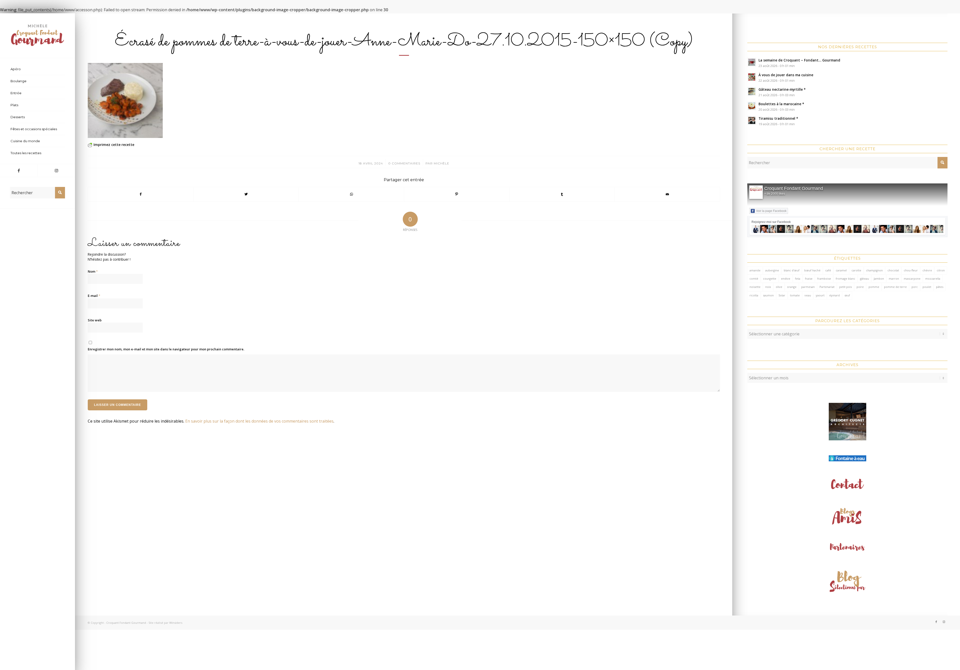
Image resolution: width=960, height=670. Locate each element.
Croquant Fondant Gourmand (793, 188)
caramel (841, 270)
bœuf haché (812, 270)
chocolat (893, 270)
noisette (755, 287)
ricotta (754, 295)
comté (754, 278)
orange (791, 287)
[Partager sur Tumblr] (562, 194)
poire (860, 287)
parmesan (808, 287)
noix (768, 287)
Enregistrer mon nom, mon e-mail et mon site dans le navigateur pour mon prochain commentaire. (166, 349)
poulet (926, 287)
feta (797, 278)
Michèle (441, 163)
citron (941, 270)
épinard (834, 295)
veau (807, 295)
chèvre (927, 270)
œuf (847, 295)
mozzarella (932, 278)
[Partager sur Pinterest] (456, 194)
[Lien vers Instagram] (56, 170)
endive (785, 278)
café (828, 270)
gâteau (864, 278)
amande (755, 270)
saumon (768, 295)
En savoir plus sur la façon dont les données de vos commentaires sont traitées (259, 421)
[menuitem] (37, 69)
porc (915, 287)
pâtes (939, 287)
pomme (873, 287)
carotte (856, 270)
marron (894, 278)
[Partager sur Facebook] (140, 194)
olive (779, 287)
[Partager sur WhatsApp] (351, 194)
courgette (769, 278)
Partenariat (827, 287)
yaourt (820, 295)
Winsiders (175, 623)
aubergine (772, 270)
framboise (824, 278)
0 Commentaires (404, 163)
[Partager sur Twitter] (246, 194)
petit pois (845, 287)
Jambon (879, 278)
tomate (795, 295)
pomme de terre (895, 287)
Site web (95, 320)
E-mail (94, 295)
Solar (781, 295)
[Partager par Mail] (667, 194)
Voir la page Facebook (771, 211)
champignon (874, 270)
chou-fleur (911, 270)
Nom (93, 271)
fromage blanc (845, 278)
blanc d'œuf (792, 270)
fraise (808, 278)
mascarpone (912, 278)
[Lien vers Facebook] (19, 170)
